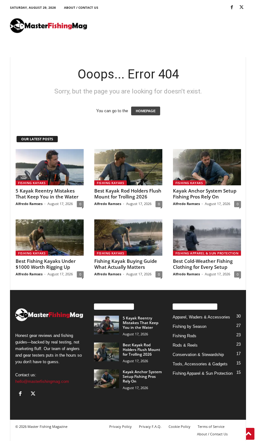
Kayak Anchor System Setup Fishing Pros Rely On (204, 194)
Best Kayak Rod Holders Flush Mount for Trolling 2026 (127, 194)
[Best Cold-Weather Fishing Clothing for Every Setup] (207, 237)
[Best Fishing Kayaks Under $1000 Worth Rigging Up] (50, 237)
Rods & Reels (185, 345)
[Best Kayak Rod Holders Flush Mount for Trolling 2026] (128, 167)
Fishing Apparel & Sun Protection (207, 253)
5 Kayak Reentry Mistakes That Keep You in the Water (47, 194)
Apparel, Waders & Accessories (201, 317)
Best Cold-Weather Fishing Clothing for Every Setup (203, 264)
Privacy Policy (120, 426)
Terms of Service (211, 426)
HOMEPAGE (145, 111)
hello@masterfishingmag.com (42, 381)
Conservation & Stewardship (198, 354)
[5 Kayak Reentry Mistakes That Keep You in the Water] (50, 167)
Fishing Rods (184, 335)
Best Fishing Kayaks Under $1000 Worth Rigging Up (46, 264)
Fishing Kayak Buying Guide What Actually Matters (125, 264)
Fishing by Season (189, 326)
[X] (241, 7)
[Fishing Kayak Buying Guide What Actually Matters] (128, 237)
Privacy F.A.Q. (150, 426)
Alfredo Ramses (29, 203)
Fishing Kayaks (32, 183)
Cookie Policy (179, 426)
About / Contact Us (81, 7)
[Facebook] (231, 7)
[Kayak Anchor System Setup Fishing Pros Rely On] (207, 167)
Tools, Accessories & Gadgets (200, 364)
